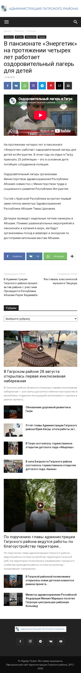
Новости (19, 31)
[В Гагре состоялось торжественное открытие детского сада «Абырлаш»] (13, 448)
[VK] (16, 85)
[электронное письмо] (59, 85)
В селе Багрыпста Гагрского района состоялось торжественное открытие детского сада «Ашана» (51, 465)
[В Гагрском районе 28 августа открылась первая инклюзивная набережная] (40, 348)
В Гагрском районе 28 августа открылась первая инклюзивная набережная (35, 376)
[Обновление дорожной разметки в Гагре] (13, 412)
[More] (72, 256)
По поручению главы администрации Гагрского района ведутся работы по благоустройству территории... (39, 542)
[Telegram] (42, 85)
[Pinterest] (51, 85)
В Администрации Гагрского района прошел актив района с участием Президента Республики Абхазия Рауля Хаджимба (20, 287)
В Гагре (32, 31)
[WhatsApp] (25, 85)
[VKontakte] (50, 641)
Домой (7, 31)
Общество (30, 37)
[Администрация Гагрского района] (40, 8)
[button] (6, 22)
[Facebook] (7, 85)
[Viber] (33, 85)
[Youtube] (61, 641)
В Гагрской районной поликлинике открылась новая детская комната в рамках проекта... (50, 580)
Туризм (42, 37)
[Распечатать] (68, 85)
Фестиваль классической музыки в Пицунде (60, 281)
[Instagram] (30, 641)
